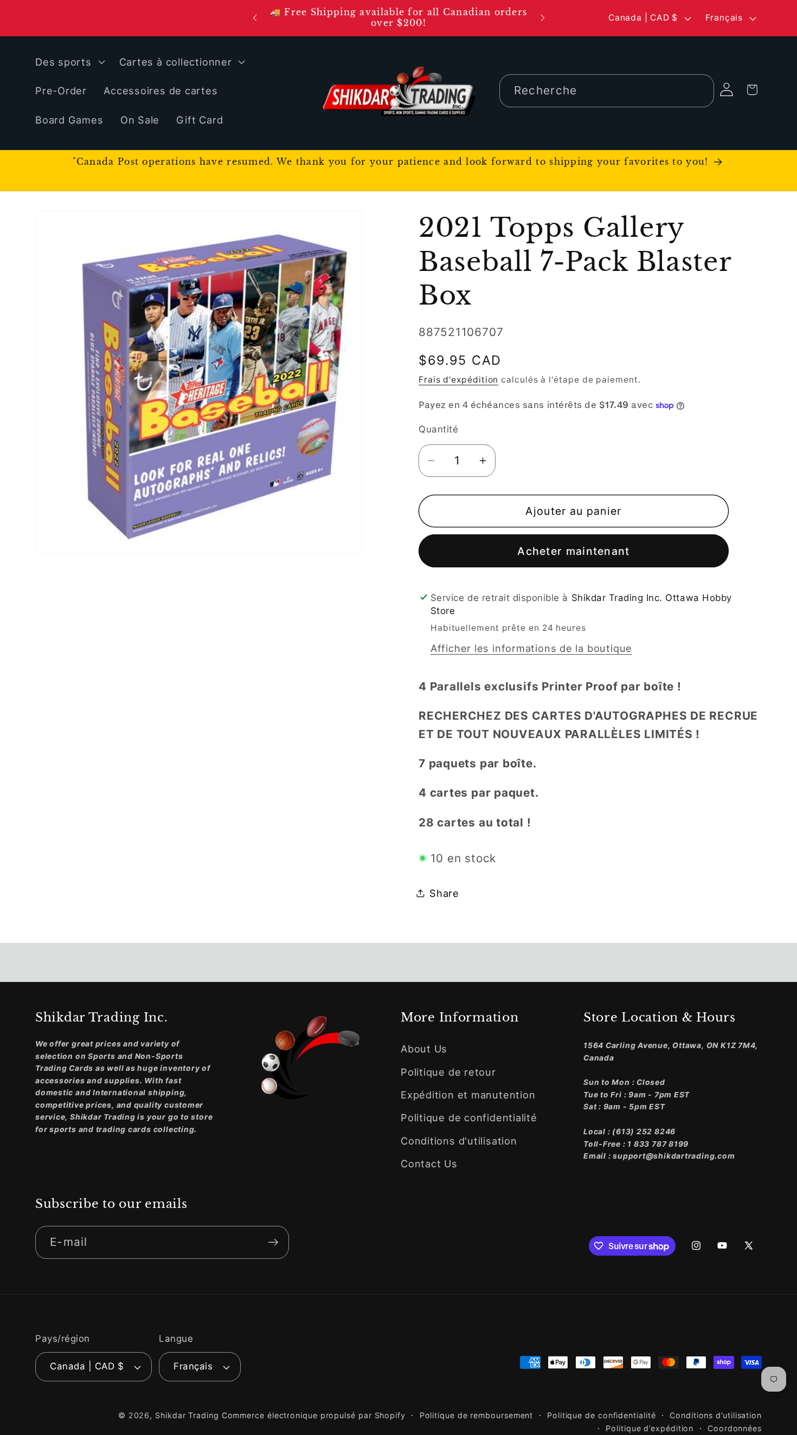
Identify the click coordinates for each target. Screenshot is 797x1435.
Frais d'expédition (458, 379)
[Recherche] (697, 90)
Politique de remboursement (477, 1415)
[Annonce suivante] (543, 18)
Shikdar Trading (187, 1415)
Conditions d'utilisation (459, 1141)
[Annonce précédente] (255, 18)
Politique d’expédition (649, 1428)
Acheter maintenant (573, 550)
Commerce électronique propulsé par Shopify (314, 1415)
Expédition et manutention (468, 1095)
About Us (424, 1049)
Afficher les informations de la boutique (531, 648)
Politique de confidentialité (469, 1118)
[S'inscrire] (273, 1242)
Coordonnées (735, 1428)
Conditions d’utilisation (716, 1415)
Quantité (438, 428)
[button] (69, 61)
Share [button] (444, 893)
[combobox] (607, 91)
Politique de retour (448, 1072)
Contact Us (429, 1163)
